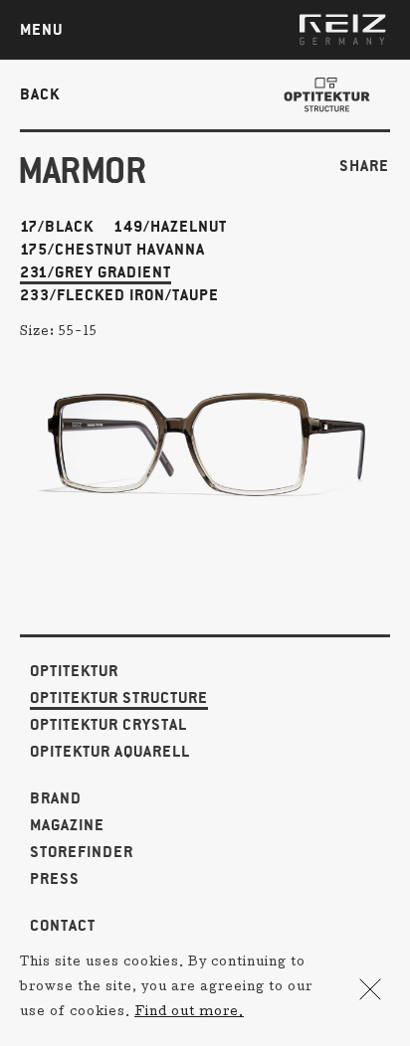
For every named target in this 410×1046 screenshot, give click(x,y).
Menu (41, 29)
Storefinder (81, 852)
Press (55, 879)
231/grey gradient (95, 272)
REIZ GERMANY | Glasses (342, 30)
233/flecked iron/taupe (119, 295)
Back (40, 94)
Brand (56, 798)
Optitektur (74, 671)
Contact (63, 926)
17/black (57, 227)
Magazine (67, 825)
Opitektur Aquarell (110, 752)
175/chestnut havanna (112, 250)
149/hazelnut (170, 227)
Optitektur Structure (119, 698)
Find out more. (189, 1013)
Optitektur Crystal (108, 725)
